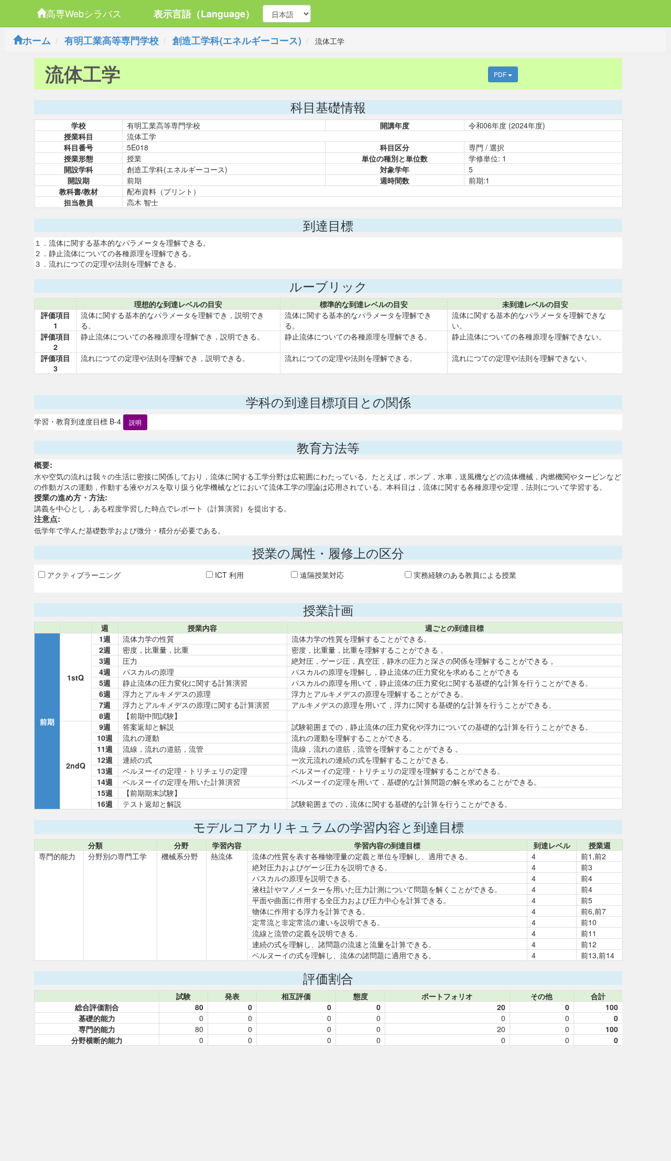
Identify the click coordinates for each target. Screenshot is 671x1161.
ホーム (37, 40)
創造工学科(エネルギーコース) (236, 40)
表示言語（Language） (204, 13)
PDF (501, 74)
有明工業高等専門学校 (111, 40)
